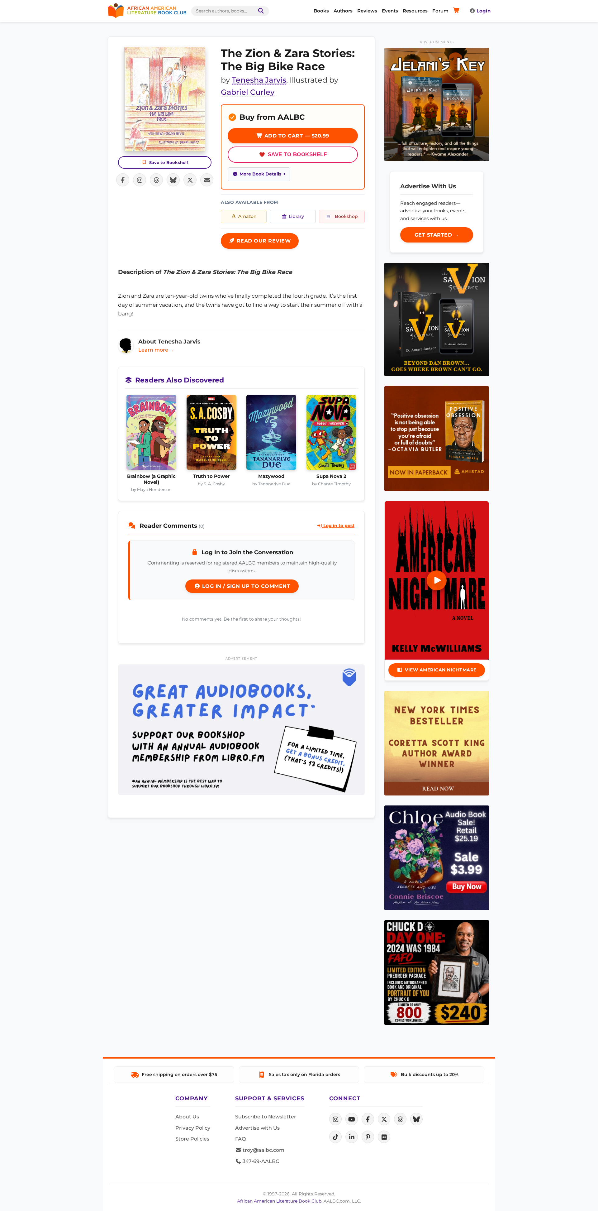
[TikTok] (335, 1137)
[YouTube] (351, 1119)
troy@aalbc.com (262, 1150)
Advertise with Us (257, 1128)
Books (321, 11)
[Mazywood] (271, 434)
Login (484, 11)
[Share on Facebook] (122, 179)
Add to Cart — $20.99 (296, 136)
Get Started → (437, 235)
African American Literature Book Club (279, 1201)
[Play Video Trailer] (437, 580)
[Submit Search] (259, 11)
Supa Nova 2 (331, 476)
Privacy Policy (192, 1128)
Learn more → (156, 350)
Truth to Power (211, 476)
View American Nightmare (441, 670)
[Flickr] (384, 1137)
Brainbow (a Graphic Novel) (151, 479)
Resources (415, 11)
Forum (440, 11)
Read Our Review (263, 241)
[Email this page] (206, 179)
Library (296, 216)
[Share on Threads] (156, 179)
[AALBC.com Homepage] (147, 11)
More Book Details (260, 173)
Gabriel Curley (247, 92)
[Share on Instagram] (139, 179)
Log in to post (338, 525)
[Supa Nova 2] (331, 434)
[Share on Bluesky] (173, 179)
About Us (187, 1117)
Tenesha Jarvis (259, 79)
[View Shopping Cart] (457, 11)
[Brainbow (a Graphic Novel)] (151, 434)
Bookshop (346, 216)
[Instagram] (335, 1119)
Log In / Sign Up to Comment (245, 586)
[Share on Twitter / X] (190, 179)
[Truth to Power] (212, 434)
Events (390, 11)
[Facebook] (368, 1119)
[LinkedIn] (351, 1137)
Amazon (247, 216)
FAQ (240, 1139)
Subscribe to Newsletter (265, 1117)
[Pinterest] (368, 1137)
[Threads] (400, 1119)
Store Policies (192, 1139)
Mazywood (271, 476)
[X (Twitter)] (384, 1119)
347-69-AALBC (260, 1161)
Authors (343, 11)
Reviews (367, 11)
